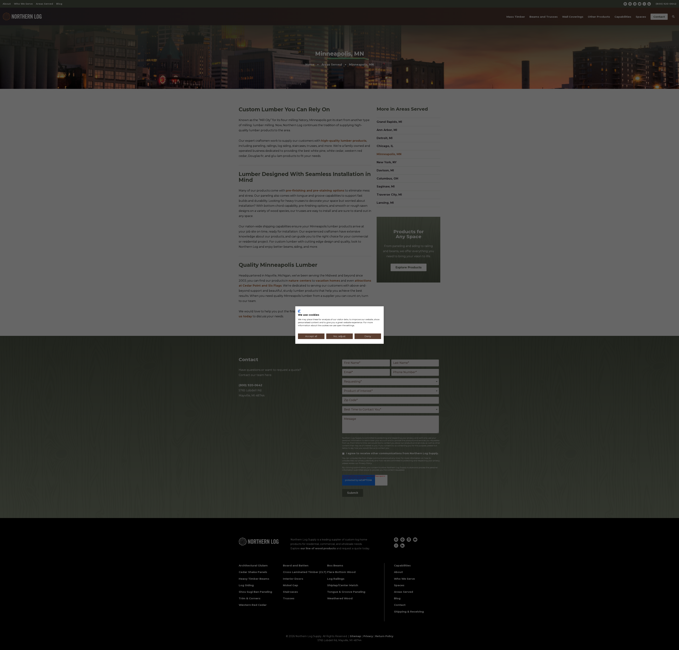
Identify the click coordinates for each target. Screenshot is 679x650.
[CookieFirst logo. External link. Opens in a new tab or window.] (299, 311)
